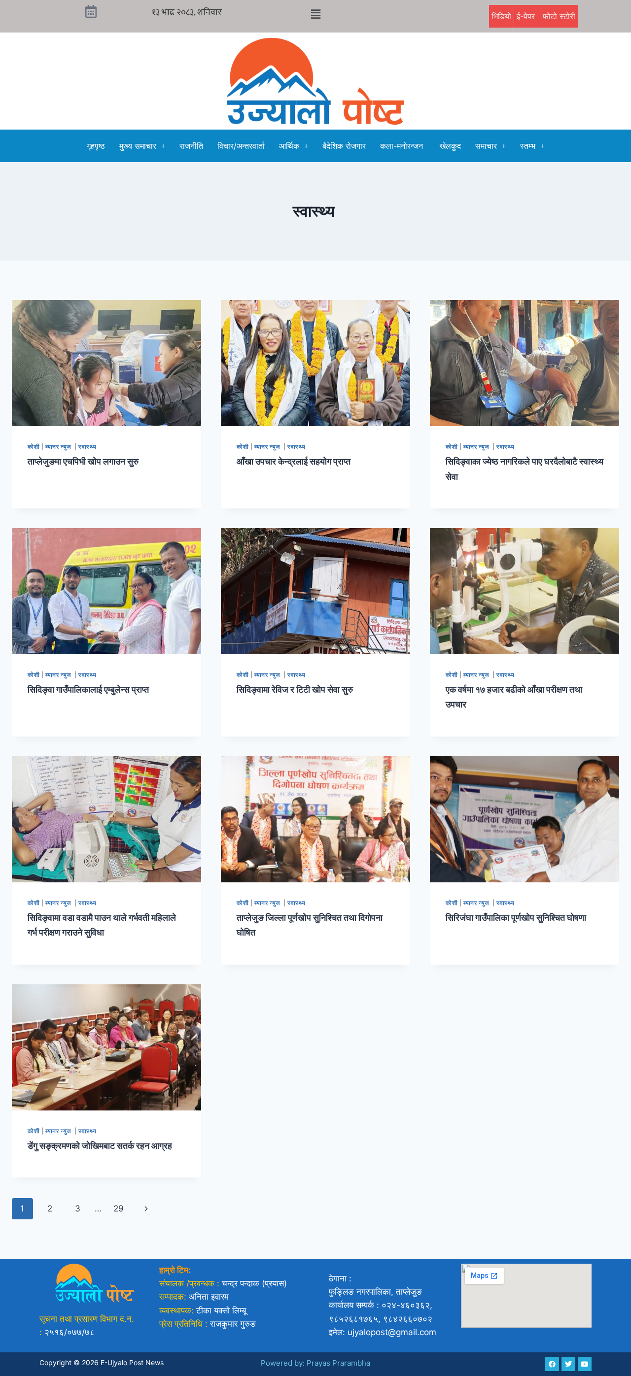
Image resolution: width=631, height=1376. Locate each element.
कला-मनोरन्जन (402, 146)
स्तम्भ (527, 146)
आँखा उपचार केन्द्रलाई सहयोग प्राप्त (294, 461)
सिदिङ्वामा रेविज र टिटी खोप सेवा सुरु (295, 689)
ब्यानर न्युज (58, 446)
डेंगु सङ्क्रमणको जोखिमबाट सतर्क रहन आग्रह (100, 1146)
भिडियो (501, 16)
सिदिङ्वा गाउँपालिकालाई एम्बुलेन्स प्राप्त (88, 689)
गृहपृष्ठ (96, 146)
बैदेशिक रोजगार (344, 146)
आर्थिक (289, 146)
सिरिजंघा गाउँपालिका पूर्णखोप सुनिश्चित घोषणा (516, 917)
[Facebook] (552, 1364)
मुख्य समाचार (137, 146)
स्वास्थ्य (88, 446)
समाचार (486, 146)
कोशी (33, 446)
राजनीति (191, 146)
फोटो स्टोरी (559, 16)
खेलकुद (450, 146)
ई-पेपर (527, 16)
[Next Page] (146, 1208)
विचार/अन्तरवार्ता (241, 146)
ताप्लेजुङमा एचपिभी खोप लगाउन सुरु (83, 461)
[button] (315, 14)
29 (118, 1208)
